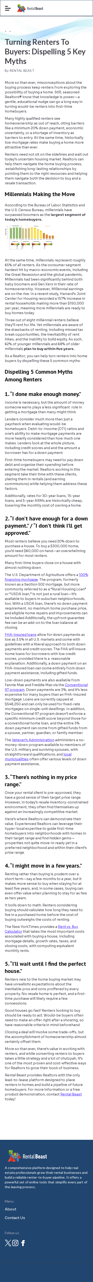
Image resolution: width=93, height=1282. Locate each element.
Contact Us (15, 1217)
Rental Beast (71, 1094)
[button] (8, 6)
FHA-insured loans (20, 635)
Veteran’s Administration (33, 740)
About (10, 1209)
